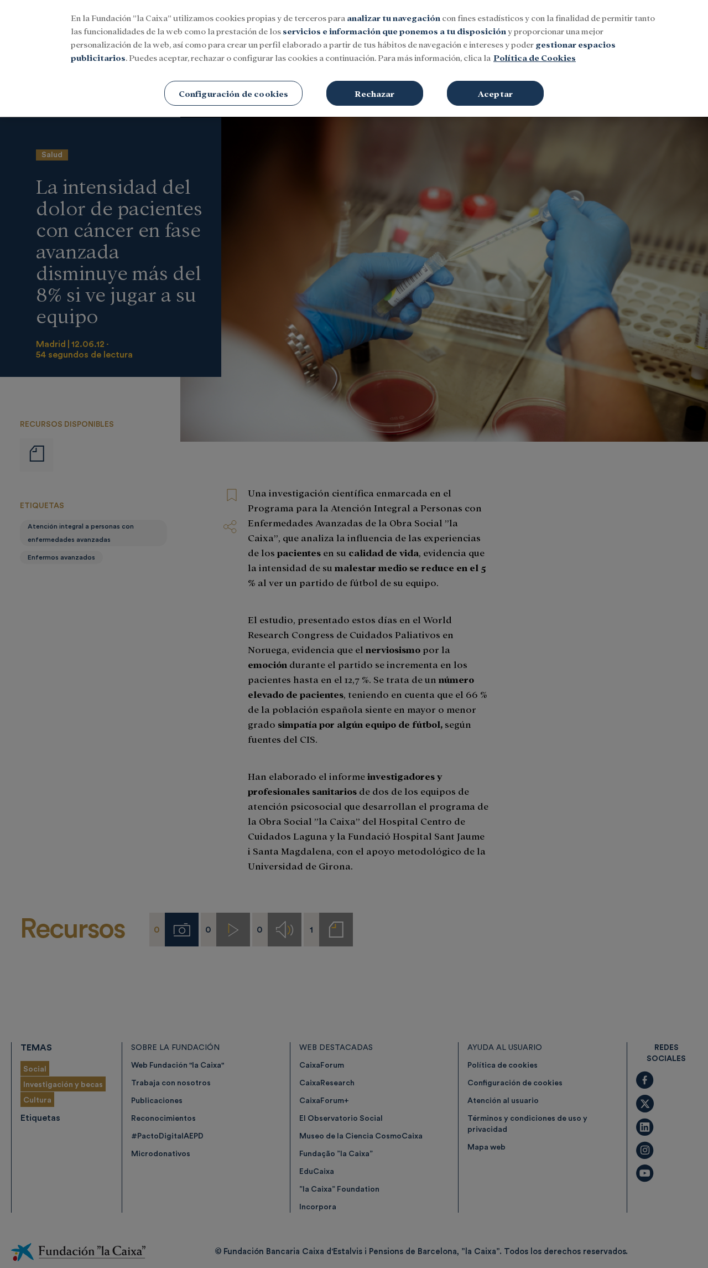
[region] (354, 58)
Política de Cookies (534, 57)
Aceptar (495, 93)
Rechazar (374, 93)
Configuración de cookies (234, 93)
